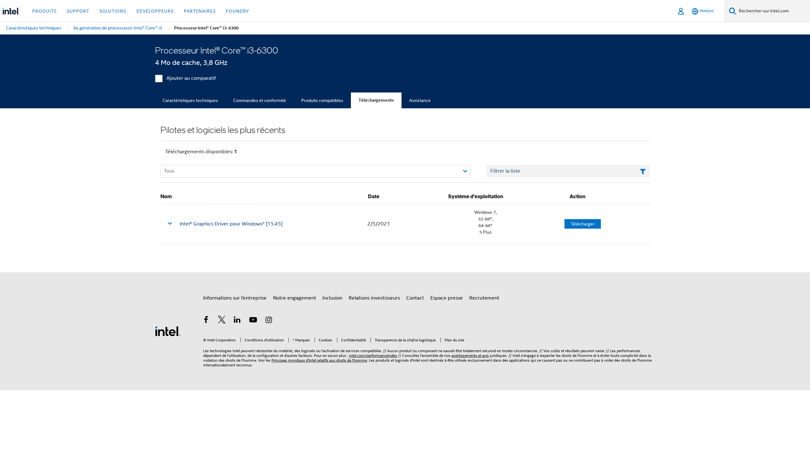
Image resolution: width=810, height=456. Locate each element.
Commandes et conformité (259, 100)
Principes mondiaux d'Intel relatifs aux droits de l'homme (319, 360)
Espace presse (446, 298)
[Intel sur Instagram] (268, 320)
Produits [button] (44, 11)
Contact (415, 298)
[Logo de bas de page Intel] (167, 331)
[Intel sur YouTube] (253, 320)
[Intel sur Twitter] (221, 320)
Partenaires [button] (200, 11)
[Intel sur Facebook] (206, 320)
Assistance (420, 100)
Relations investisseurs (374, 298)
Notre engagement (294, 298)
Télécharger (583, 224)
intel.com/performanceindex (373, 355)
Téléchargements (376, 100)
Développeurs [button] (155, 11)
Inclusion (332, 298)
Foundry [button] (237, 11)
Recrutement (484, 298)
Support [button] (78, 11)
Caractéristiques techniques (190, 100)
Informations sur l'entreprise (235, 298)
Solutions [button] (112, 11)
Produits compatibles (322, 100)
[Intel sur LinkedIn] (237, 320)
